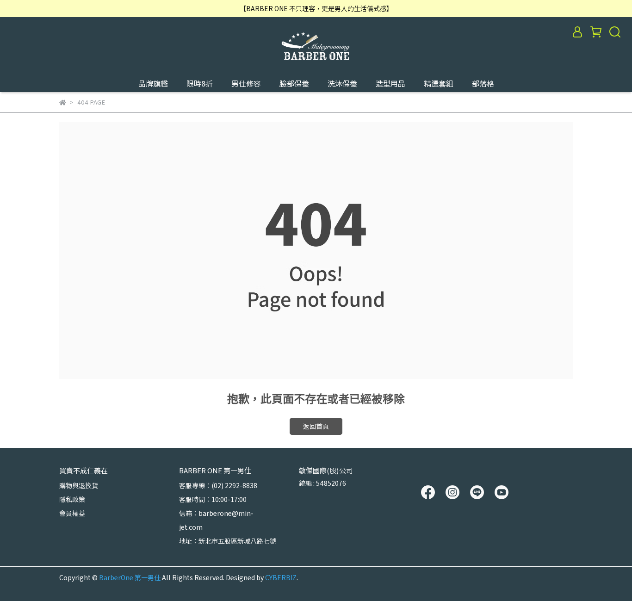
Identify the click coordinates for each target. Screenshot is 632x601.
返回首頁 (316, 426)
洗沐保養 (342, 83)
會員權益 (72, 513)
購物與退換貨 (78, 485)
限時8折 (199, 83)
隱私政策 (72, 499)
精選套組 (438, 83)
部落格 (483, 83)
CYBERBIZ (281, 577)
